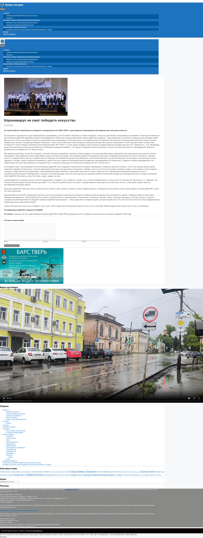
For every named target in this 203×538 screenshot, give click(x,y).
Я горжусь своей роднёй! (14, 432)
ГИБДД (46, 471)
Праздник (87, 475)
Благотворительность (26, 471)
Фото (11, 457)
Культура (9, 455)
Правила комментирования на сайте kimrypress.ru (22, 15)
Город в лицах (11, 438)
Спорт (8, 459)
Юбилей (146, 475)
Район (115, 475)
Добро (110, 471)
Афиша (5, 32)
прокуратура (157, 475)
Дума (119, 471)
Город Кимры (78, 471)
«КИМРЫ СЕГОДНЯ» (71, 489)
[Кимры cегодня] (12, 7)
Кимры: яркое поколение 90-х (16, 419)
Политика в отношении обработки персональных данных (22, 462)
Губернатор (90, 471)
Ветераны (35, 471)
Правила (80, 475)
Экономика (10, 453)
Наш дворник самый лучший (15, 430)
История (6, 425)
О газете (6, 13)
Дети (105, 472)
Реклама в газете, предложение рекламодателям (21, 20)
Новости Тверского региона (15, 413)
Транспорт (134, 475)
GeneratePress (37, 531)
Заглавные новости (12, 412)
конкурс (151, 475)
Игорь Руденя (147, 471)
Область (40, 474)
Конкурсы (6, 428)
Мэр (24, 475)
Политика (9, 436)
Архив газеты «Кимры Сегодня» (15, 27)
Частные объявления (10, 461)
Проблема (96, 475)
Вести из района (11, 417)
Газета (54, 471)
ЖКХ (7, 440)
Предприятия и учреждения (15, 447)
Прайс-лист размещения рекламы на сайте (20, 25)
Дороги (114, 471)
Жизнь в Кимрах (8, 434)
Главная (67, 471)
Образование (10, 444)
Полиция (73, 475)
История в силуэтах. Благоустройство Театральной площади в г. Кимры (29, 29)
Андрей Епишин (15, 471)
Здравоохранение (12, 442)
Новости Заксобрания (13, 415)
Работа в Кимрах (9, 34)
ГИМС (50, 471)
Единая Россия (125, 471)
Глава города (60, 471)
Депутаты (100, 471)
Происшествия (11, 449)
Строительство (11, 451)
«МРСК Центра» (5, 471)
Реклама (6, 421)
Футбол (142, 475)
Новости (6, 410)
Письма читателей (9, 427)
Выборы (41, 471)
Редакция (9, 18)
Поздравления (11, 445)
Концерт (11, 475)
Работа (8, 423)
